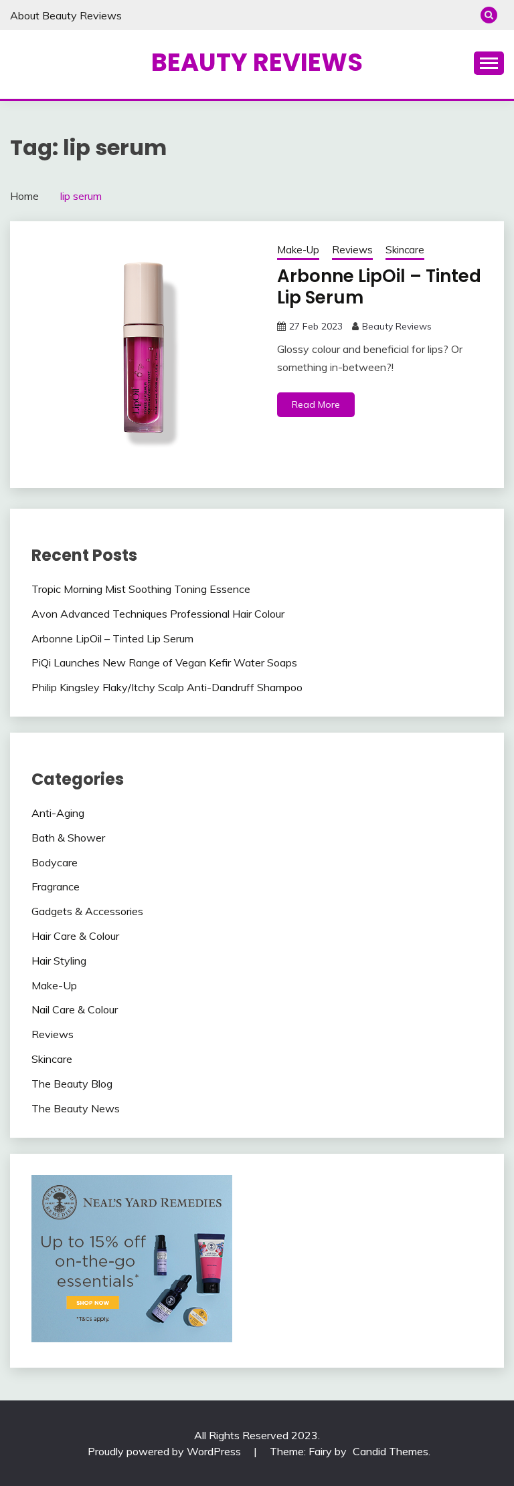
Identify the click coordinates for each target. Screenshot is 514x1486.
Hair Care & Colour (75, 936)
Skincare (405, 249)
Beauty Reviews (257, 62)
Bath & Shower (68, 837)
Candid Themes (390, 1451)
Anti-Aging (57, 813)
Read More (316, 404)
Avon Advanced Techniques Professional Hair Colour (157, 613)
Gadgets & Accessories (87, 911)
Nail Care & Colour (74, 1009)
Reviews (352, 249)
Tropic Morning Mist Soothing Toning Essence (140, 589)
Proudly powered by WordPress (166, 1451)
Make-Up (298, 249)
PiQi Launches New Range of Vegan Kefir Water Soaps (164, 662)
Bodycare (54, 862)
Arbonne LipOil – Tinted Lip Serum (379, 287)
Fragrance (55, 886)
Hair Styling (58, 960)
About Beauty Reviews (66, 15)
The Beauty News (75, 1108)
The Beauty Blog (71, 1083)
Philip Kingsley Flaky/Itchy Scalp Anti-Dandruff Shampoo (167, 687)
